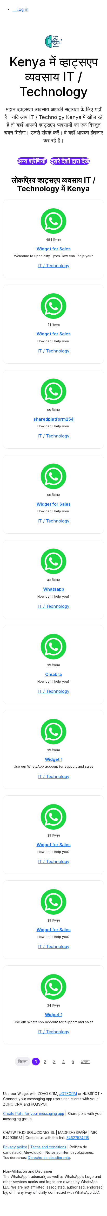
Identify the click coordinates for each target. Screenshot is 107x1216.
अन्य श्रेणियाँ (32, 161)
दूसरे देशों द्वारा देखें (70, 161)
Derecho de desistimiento (49, 1158)
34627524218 (77, 1138)
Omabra (53, 674)
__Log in (20, 9)
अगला (85, 1061)
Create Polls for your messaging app (33, 1114)
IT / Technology (53, 265)
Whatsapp (53, 589)
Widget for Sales (54, 248)
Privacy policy (15, 1147)
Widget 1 (53, 759)
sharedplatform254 (53, 419)
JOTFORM (68, 1094)
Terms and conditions (48, 1147)
